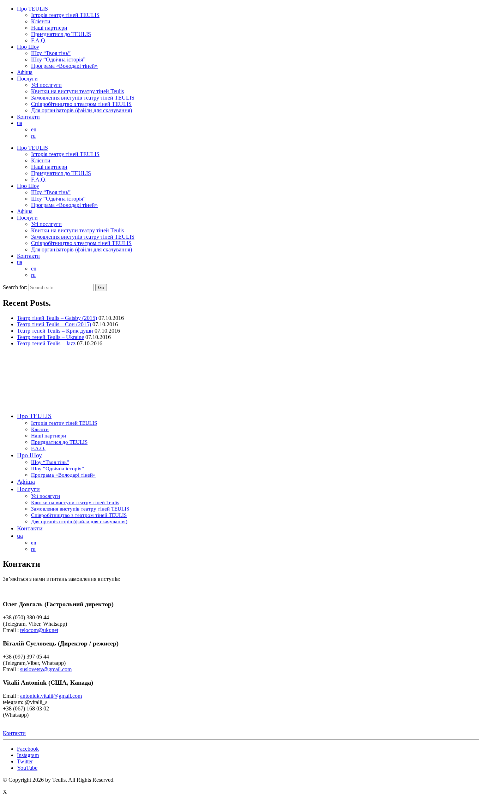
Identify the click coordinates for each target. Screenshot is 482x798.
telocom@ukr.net (39, 630)
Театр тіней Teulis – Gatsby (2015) (57, 318)
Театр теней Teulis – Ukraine (50, 337)
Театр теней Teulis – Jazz (46, 343)
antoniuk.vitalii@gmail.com (51, 696)
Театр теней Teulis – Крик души (55, 331)
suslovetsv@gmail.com (46, 669)
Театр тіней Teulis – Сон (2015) (54, 324)
